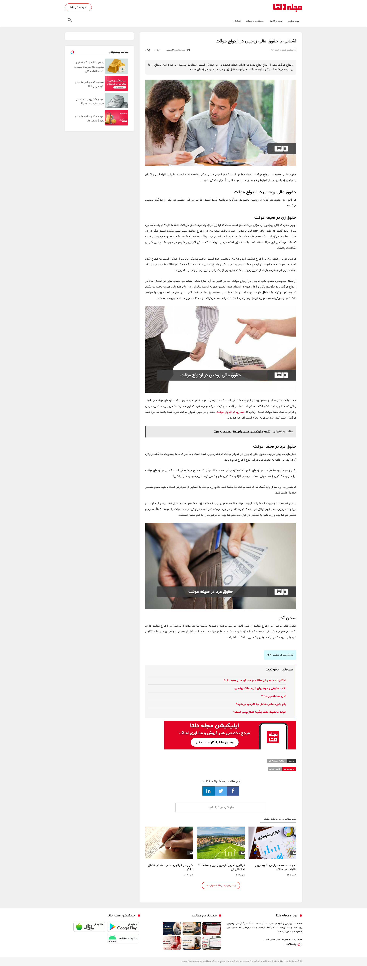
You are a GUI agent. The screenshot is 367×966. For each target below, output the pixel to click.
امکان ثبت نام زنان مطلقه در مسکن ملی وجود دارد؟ (254, 680)
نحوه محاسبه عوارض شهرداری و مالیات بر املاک (275, 867)
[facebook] (233, 791)
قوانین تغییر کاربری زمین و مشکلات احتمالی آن (221, 867)
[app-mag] (230, 724)
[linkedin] (208, 791)
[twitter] (221, 791)
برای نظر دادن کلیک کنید (221, 807)
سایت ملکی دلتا (78, 7)
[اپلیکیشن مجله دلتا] (123, 927)
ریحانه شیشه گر (277, 761)
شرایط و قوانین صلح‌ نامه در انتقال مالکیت (170, 867)
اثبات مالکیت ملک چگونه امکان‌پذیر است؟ (259, 712)
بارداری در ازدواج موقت (231, 412)
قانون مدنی (274, 769)
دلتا (281, 961)
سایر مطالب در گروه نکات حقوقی (279, 819)
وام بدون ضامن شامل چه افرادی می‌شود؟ (261, 704)
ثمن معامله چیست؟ (273, 696)
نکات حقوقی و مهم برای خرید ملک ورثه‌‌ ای (260, 688)
